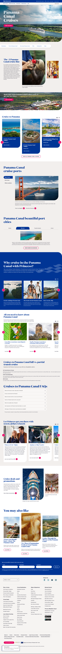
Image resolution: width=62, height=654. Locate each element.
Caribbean (19, 600)
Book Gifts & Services (49, 598)
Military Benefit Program (7, 607)
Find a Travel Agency (7, 596)
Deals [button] (45, 46)
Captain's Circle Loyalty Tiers (8, 619)
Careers (11, 634)
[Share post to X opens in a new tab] (48, 580)
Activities (32, 600)
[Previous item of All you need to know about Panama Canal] (3, 332)
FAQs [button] (33, 46)
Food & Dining (33, 596)
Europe (18, 602)
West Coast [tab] (7, 177)
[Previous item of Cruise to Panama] (2, 142)
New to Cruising (6, 616)
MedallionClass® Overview (49, 610)
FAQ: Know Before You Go (49, 600)
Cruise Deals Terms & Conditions (9, 603)
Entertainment (33, 602)
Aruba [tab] (10, 228)
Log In (52, 1)
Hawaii (18, 606)
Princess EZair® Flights (7, 591)
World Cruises (19, 617)
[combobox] (12, 579)
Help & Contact (6, 625)
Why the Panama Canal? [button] (13, 46)
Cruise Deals (48, 1)
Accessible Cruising (19, 636)
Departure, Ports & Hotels (21, 622)
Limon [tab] (52, 228)
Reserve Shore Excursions (49, 595)
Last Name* (39, 564)
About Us (6, 634)
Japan (18, 608)
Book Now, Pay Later (7, 609)
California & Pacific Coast (21, 596)
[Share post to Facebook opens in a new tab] (44, 580)
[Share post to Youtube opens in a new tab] (52, 580)
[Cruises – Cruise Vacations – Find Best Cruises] (10, 1)
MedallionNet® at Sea (49, 612)
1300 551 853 (57, 3)
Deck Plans (33, 591)
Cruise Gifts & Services (35, 608)
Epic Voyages (19, 619)
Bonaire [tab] (23, 228)
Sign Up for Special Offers (8, 605)
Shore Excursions (20, 621)
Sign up (56, 567)
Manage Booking (48, 589)
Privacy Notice (16, 648)
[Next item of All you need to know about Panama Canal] (58, 332)
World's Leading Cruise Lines (9, 636)
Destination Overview (21, 589)
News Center (16, 634)
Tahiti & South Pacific (21, 615)
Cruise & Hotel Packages (49, 604)
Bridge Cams (33, 593)
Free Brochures (20, 624)
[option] (13, 293)
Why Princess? (5, 617)
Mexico (18, 609)
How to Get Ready (48, 591)
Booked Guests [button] (24, 3)
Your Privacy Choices (8, 638)
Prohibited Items (48, 606)
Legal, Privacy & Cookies (33, 634)
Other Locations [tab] (8, 183)
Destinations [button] (18, 3)
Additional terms (45, 570)
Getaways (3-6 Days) (21, 604)
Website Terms (33, 569)
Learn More (7, 550)
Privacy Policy (5, 570)
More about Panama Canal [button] (25, 46)
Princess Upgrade (48, 593)
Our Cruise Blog (6, 621)
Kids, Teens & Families (35, 604)
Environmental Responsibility (45, 634)
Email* (4, 564)
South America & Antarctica (22, 613)
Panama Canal (19, 611)
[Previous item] (3, 290)
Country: (5, 579)
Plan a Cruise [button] (5, 3)
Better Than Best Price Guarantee (9, 627)
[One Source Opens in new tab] (17, 642)
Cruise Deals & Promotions (8, 601)
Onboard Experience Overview (36, 595)
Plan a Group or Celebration (8, 595)
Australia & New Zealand (21, 595)
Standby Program (6, 611)
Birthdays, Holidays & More (36, 606)
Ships (32, 589)
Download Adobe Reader (45, 636)
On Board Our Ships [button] (12, 3)
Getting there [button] (39, 46)
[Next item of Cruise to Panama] (59, 142)
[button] (8, 25)
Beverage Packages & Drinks (36, 598)
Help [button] (28, 3)
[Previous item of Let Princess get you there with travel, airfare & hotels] (3, 435)
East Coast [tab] (7, 180)
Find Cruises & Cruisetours (8, 589)
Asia (18, 593)
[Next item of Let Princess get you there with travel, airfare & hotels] (58, 435)
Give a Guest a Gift (34, 610)
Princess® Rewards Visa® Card (36, 614)
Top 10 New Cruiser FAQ (7, 623)
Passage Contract (24, 634)
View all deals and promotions (9, 493)
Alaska (18, 591)
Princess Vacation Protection (8, 593)
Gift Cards (33, 612)
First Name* (22, 564)
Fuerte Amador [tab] (37, 228)
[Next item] (58, 290)
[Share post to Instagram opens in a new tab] (56, 580)
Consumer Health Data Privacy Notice (32, 636)
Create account (56, 1)
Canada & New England (21, 598)
